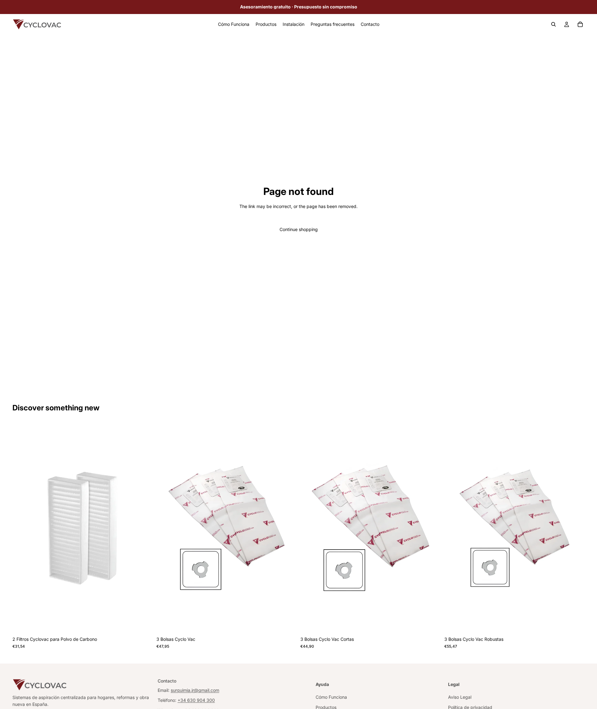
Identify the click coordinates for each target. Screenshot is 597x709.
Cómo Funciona (331, 697)
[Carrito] (580, 24)
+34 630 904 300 (196, 700)
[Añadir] (143, 624)
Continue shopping (299, 229)
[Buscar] (553, 24)
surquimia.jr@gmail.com (195, 690)
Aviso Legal (459, 697)
